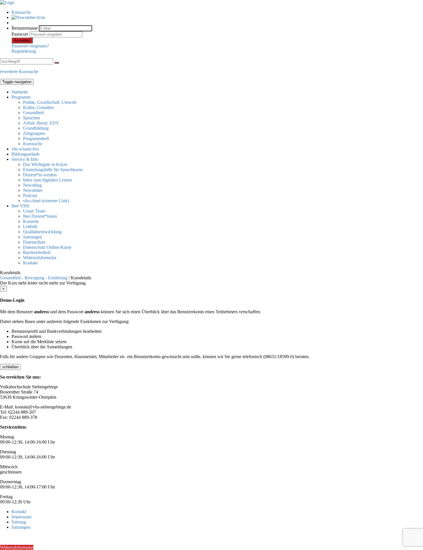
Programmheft (36, 138)
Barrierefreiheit (36, 252)
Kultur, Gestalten (38, 107)
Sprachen (31, 117)
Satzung (19, 522)
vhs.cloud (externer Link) (46, 200)
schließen (10, 367)
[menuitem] (217, 12)
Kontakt (30, 262)
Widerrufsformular (39, 257)
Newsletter (33, 190)
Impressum (21, 516)
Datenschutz (34, 242)
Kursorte (31, 221)
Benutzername (25, 28)
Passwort (20, 34)
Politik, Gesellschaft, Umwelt (49, 102)
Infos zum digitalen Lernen (47, 179)
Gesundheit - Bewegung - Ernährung (33, 277)
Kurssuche (21, 12)
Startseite (20, 91)
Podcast (30, 195)
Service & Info (25, 159)
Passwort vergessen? (30, 45)
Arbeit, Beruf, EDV (41, 123)
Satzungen (32, 236)
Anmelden (22, 40)
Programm (21, 97)
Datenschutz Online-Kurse (47, 247)
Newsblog (32, 185)
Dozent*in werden (40, 174)
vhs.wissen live (25, 148)
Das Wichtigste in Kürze (45, 164)
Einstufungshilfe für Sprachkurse (53, 169)
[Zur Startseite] (7, 2)
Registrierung (24, 51)
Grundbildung (36, 128)
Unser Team (34, 211)
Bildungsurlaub (25, 154)
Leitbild (30, 226)
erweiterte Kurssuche (19, 71)
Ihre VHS (20, 205)
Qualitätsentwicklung (42, 231)
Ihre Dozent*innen (40, 216)
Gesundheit (33, 112)
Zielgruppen (34, 133)
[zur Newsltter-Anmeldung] (28, 17)
